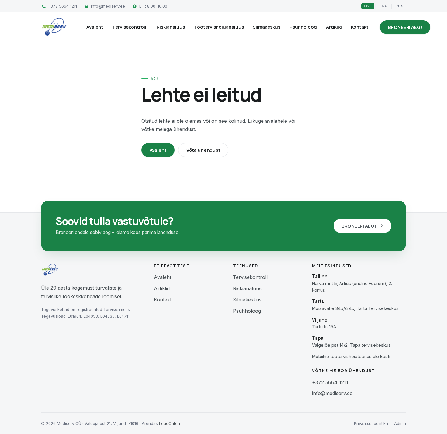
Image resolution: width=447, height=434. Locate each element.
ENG (383, 6)
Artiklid (334, 27)
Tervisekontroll (129, 27)
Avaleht (94, 27)
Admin (400, 423)
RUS (399, 6)
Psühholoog (303, 27)
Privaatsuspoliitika (371, 423)
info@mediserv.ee (332, 393)
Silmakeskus (266, 27)
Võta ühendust (203, 150)
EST (368, 6)
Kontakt (360, 27)
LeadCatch (169, 423)
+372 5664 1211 (330, 382)
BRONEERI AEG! (405, 27)
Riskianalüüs (171, 27)
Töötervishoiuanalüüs (219, 27)
